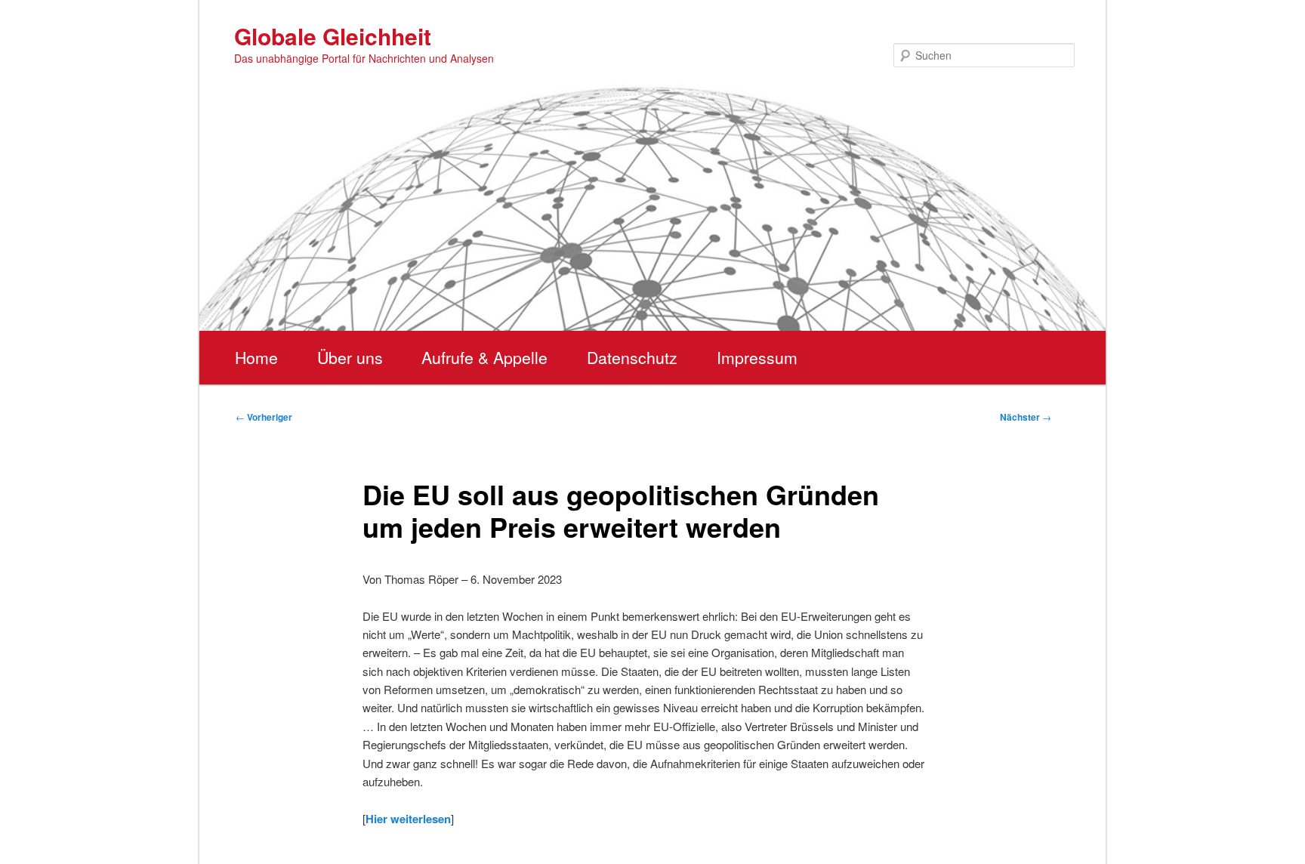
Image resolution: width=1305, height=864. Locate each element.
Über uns (350, 357)
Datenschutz (632, 357)
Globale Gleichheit (332, 36)
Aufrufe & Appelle (484, 357)
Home (256, 357)
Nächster (1025, 417)
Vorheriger (264, 417)
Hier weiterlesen (408, 818)
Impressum (757, 357)
